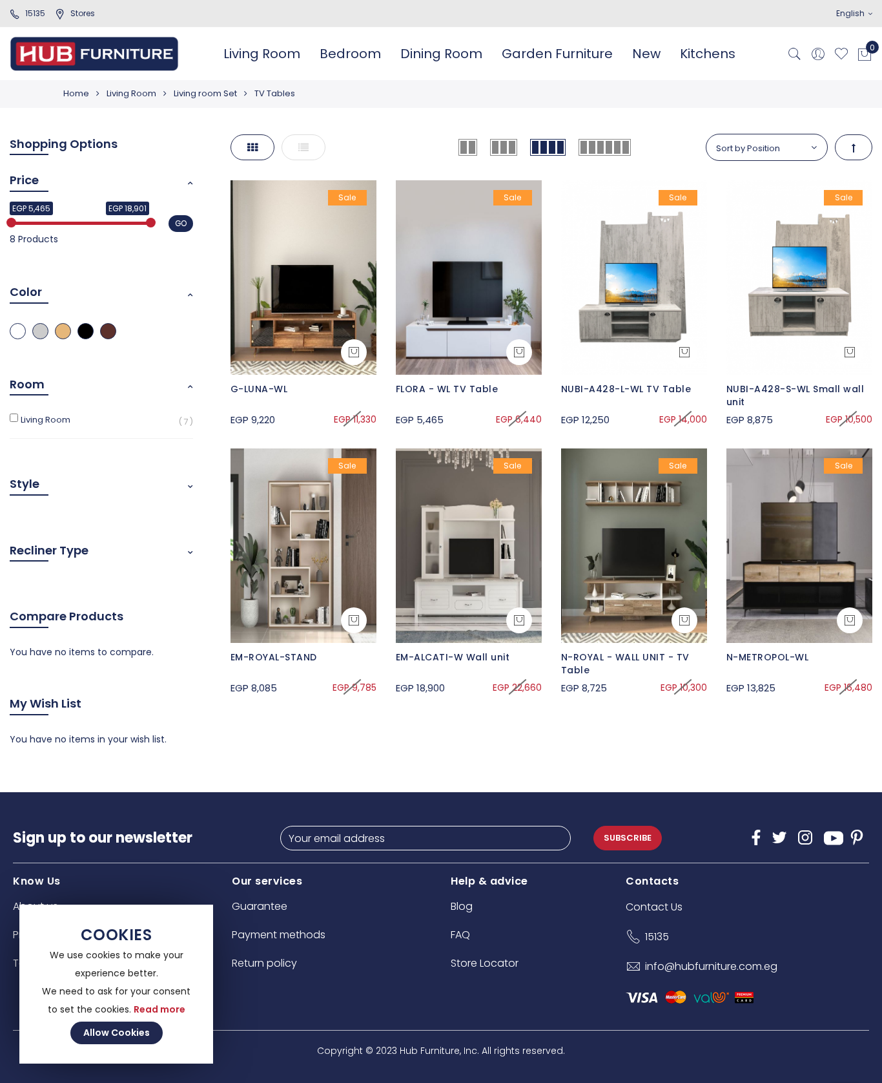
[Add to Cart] (354, 352)
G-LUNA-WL (259, 389)
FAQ (460, 934)
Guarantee (259, 906)
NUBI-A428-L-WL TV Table (626, 389)
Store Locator (484, 963)
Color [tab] (26, 292)
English (851, 13)
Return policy (264, 963)
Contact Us (654, 906)
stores (82, 13)
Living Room (131, 93)
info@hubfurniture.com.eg (711, 966)
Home (76, 93)
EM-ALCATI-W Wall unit (453, 657)
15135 (35, 13)
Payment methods (278, 934)
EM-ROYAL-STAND (274, 657)
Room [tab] (27, 384)
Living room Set (205, 93)
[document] (116, 984)
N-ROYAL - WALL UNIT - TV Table (625, 664)
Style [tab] (24, 484)
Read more (159, 1009)
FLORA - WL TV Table (447, 389)
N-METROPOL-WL (767, 657)
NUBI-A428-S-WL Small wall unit (795, 395)
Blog (462, 906)
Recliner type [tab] (49, 550)
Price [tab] (24, 180)
